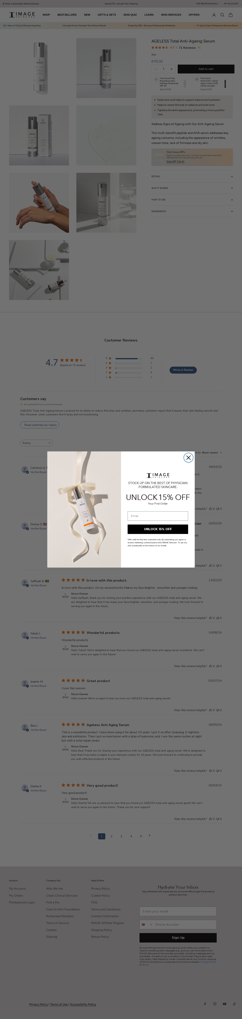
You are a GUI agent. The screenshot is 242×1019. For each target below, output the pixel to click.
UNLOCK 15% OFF (158, 529)
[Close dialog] (188, 457)
